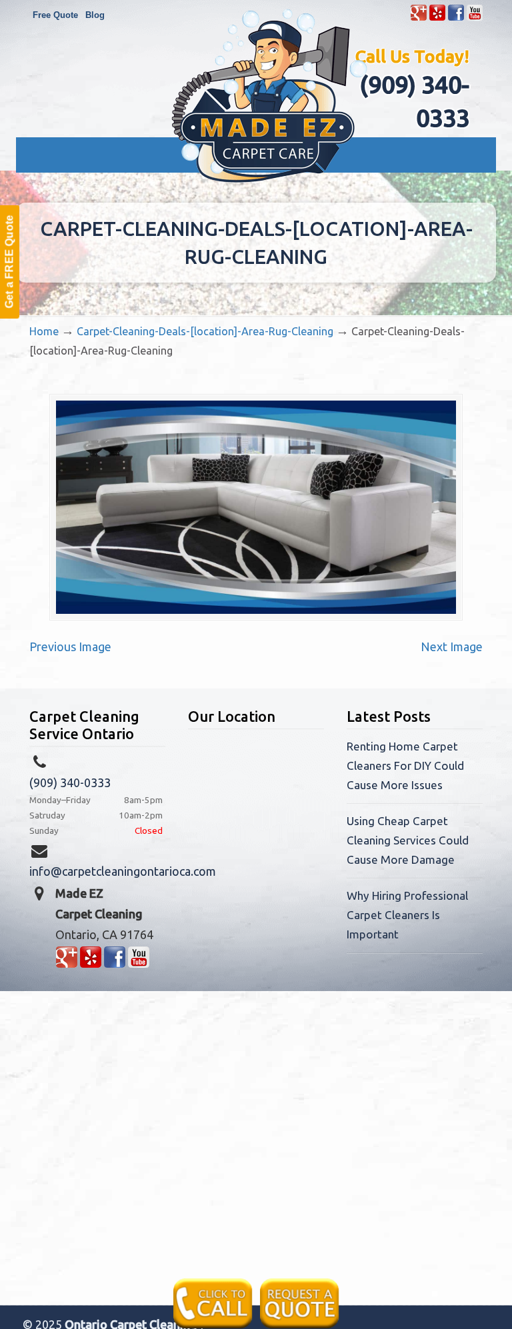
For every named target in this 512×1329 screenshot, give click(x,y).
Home (44, 331)
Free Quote (55, 15)
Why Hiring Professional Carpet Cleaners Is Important (407, 914)
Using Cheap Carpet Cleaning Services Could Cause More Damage (408, 840)
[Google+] (419, 18)
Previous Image (70, 646)
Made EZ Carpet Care (269, 95)
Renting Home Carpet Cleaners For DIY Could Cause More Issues (405, 765)
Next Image (452, 646)
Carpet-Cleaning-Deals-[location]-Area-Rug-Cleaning (205, 331)
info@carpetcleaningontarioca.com (122, 871)
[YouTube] (475, 18)
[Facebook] (456, 18)
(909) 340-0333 (70, 782)
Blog (95, 15)
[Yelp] (437, 18)
